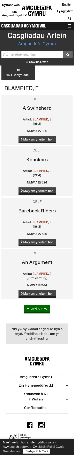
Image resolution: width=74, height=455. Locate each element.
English (67, 4)
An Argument (37, 262)
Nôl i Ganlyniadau (18, 75)
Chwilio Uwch (38, 62)
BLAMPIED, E (41, 119)
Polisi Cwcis (55, 446)
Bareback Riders (37, 210)
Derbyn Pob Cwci (36, 451)
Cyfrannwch (11, 5)
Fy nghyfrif (65, 11)
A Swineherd (37, 108)
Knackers (37, 159)
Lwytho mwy (38, 308)
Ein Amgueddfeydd (13, 13)
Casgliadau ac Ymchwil (23, 26)
